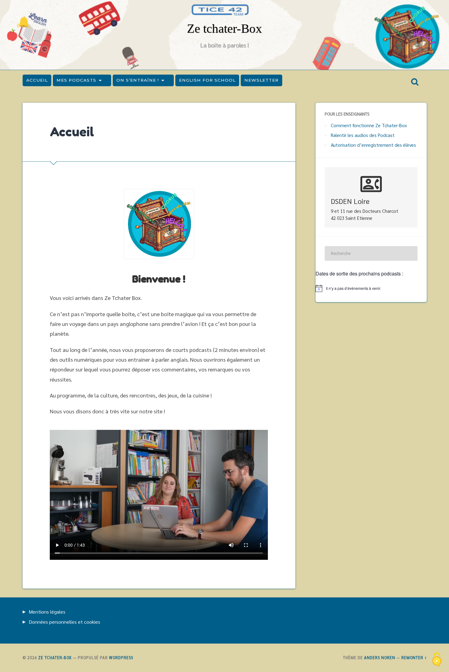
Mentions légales (47, 611)
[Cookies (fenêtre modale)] (436, 659)
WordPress (121, 657)
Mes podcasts (76, 80)
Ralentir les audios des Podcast (363, 135)
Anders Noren (379, 657)
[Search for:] (371, 253)
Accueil (37, 80)
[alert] (371, 288)
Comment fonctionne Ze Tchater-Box (369, 125)
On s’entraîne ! (137, 80)
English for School (207, 80)
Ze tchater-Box (224, 28)
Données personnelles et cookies (64, 621)
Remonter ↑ (414, 657)
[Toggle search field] (414, 82)
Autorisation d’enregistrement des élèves (373, 145)
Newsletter (261, 80)
